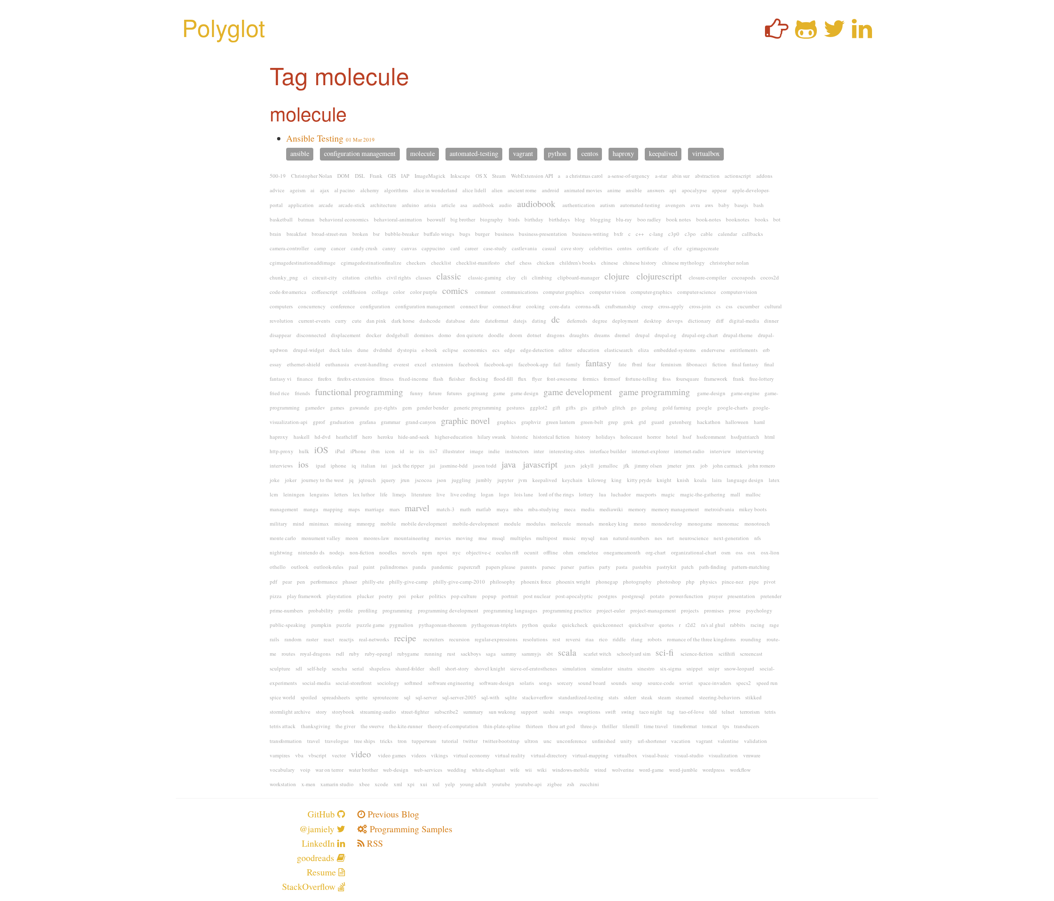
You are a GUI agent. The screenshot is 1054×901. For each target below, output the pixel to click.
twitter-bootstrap (501, 741)
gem (407, 407)
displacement (346, 335)
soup (637, 683)
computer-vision (739, 292)
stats (613, 697)
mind (298, 523)
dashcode (430, 320)
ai (312, 190)
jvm (522, 480)
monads (585, 523)
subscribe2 (446, 711)
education (588, 350)
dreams (602, 335)
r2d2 (691, 625)
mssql (498, 538)
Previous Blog (392, 814)
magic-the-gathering (702, 494)
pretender (770, 596)
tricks (386, 741)
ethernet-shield (303, 364)
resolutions (535, 639)
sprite (361, 697)
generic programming (477, 407)
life (383, 494)
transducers (746, 726)
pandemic (442, 566)
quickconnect (608, 625)
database (455, 320)
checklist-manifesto (478, 262)
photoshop (669, 581)
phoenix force (536, 581)
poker (417, 596)
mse (482, 538)
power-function (686, 596)
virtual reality (510, 755)
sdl (299, 668)
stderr (630, 697)
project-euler (611, 610)
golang (649, 407)
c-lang (656, 233)
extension (442, 364)
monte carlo (283, 538)
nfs (757, 538)
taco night (650, 711)
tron (402, 741)
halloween (737, 422)
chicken (546, 262)
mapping (333, 509)
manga (310, 509)
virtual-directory (549, 755)
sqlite (511, 697)
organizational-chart (693, 552)
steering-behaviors (719, 697)
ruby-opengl (378, 653)
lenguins (319, 494)
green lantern (560, 422)
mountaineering (411, 538)
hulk (304, 451)
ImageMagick (430, 175)
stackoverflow (537, 697)
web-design (395, 769)
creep (647, 306)
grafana (367, 422)
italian (368, 465)
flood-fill (503, 378)
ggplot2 (539, 407)
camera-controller (289, 248)
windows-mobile (570, 769)
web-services (428, 769)
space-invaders (714, 683)
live (440, 494)
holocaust (631, 436)
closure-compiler (707, 277)
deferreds (577, 320)
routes (288, 653)
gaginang (477, 393)
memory (637, 509)
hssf (687, 436)
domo (444, 335)
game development (577, 392)
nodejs (336, 552)
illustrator (453, 451)
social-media (316, 683)
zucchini (589, 784)
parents (528, 566)
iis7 (433, 451)
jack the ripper (408, 465)
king (616, 480)
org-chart (656, 552)
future (435, 393)
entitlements (744, 350)
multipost (546, 538)
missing (343, 523)
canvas (409, 248)
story (321, 711)
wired (600, 769)
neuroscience (694, 538)
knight (664, 480)
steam (664, 697)
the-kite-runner (405, 726)
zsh (570, 784)
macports (646, 494)
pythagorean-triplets (494, 625)
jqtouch (367, 480)
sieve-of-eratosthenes (533, 668)
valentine (728, 741)
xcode (381, 784)
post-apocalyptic (574, 596)
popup (489, 596)
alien (497, 190)
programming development (448, 610)
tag (670, 711)
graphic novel (465, 420)
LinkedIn (319, 843)
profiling (368, 610)
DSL (360, 175)
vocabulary (282, 769)
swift (610, 711)
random (292, 639)
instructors (517, 451)
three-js (589, 726)
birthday (534, 219)
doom (515, 335)
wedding (456, 769)
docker (373, 335)
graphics (506, 422)
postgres (607, 596)
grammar (390, 422)
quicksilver (641, 625)
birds (514, 219)
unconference (572, 741)
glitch (618, 407)
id (402, 451)
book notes (678, 219)
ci (305, 277)
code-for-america (288, 292)
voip (305, 769)
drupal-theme (738, 335)
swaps (566, 711)
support (529, 711)
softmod (413, 683)
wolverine (623, 769)
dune (362, 350)
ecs (495, 350)
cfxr (677, 248)
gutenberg (680, 422)
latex (774, 480)
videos (418, 755)
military (278, 523)
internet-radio (689, 451)
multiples (520, 538)
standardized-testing (581, 697)
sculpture (280, 668)
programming (397, 610)
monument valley (320, 538)
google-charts (732, 407)
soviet (686, 683)
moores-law (376, 538)
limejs (399, 494)
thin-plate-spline (501, 726)
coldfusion (354, 292)
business (504, 233)
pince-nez (733, 581)
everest (401, 364)
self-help (316, 668)
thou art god (561, 726)
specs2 (743, 683)
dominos (424, 335)
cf (666, 248)
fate (622, 364)
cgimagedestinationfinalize (371, 262)
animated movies (583, 190)
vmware (751, 755)
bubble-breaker (402, 233)
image (476, 451)
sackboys (471, 653)
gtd (642, 422)
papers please (500, 566)
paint (369, 566)
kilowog (597, 480)
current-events (314, 320)
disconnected (311, 335)
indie (494, 451)
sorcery (565, 683)
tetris (770, 711)
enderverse (713, 350)
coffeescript (325, 292)
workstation (283, 784)
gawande (359, 407)
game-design (711, 393)
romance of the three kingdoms (701, 639)
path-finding (713, 566)
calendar (727, 233)
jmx (690, 465)
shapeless (379, 668)
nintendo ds (311, 552)
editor (565, 350)
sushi (549, 711)
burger (482, 233)
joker (290, 480)
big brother (462, 219)
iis (421, 451)
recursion (459, 639)
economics (475, 350)
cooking (535, 306)
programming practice (567, 610)
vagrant (523, 153)
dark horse (403, 320)
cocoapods (744, 277)
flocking (479, 378)
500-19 (278, 175)
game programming (654, 392)
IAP (405, 175)
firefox (325, 378)
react (329, 639)
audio (505, 205)
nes (658, 538)
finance (305, 378)
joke (275, 480)
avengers (675, 205)
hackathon (709, 422)
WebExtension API (532, 175)
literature (421, 494)
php (690, 581)
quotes (666, 625)
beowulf (436, 219)
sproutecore (386, 697)
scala (567, 652)
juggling (461, 480)
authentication (578, 205)
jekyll (587, 465)
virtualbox (706, 153)
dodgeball (397, 335)
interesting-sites (567, 451)
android (550, 190)
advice (277, 190)
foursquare (687, 378)
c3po (690, 233)
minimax (319, 523)
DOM (343, 175)
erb (766, 350)
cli (524, 277)
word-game (651, 769)
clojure (617, 276)
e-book (429, 350)
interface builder (608, 451)
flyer (537, 378)
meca (570, 509)
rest (556, 639)
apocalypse (694, 190)
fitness (387, 378)
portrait (509, 596)
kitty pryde (639, 480)
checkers (416, 262)
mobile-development (475, 523)
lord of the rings (556, 494)
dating (539, 320)
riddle (619, 639)
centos (589, 153)
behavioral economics (343, 219)
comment (485, 292)
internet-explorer (650, 451)
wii (528, 769)
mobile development (424, 523)
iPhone (358, 451)
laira (717, 480)
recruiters (433, 639)
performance (324, 581)
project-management (653, 610)
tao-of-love (691, 711)
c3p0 (673, 233)
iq (354, 465)
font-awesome (562, 378)
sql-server (426, 697)
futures (454, 393)
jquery (388, 480)
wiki (542, 769)
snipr (713, 668)
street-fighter (415, 711)
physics (708, 581)
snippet (694, 668)
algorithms (396, 190)
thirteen (534, 726)
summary (473, 711)
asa (463, 205)
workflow (740, 769)
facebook (469, 364)
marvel (417, 508)
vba (299, 755)
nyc (456, 552)
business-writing (590, 233)
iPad (340, 451)
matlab (483, 509)
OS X (481, 175)
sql (407, 697)
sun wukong (502, 711)
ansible (299, 153)
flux (522, 378)
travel (313, 741)
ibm (375, 451)
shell (434, 668)
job (704, 465)
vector (339, 755)
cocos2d (769, 277)
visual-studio (689, 755)
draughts (579, 335)
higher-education (454, 436)
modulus (536, 523)
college (380, 292)
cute (356, 320)
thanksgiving (316, 726)
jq (351, 480)
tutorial (450, 741)
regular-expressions (496, 639)
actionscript (738, 175)
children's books (578, 262)
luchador (621, 494)
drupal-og (665, 335)
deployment (625, 320)
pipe (754, 581)
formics (591, 378)
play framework (304, 596)
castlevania (524, 248)
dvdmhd (382, 350)
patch (687, 566)
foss (666, 378)
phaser (350, 581)
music (569, 538)
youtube (501, 784)
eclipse (450, 350)
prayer (716, 596)
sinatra (625, 668)
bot (777, 219)
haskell (302, 436)
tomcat (709, 726)
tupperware (424, 741)
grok (628, 422)
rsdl (340, 653)
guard (657, 422)
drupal (642, 335)
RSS (373, 843)
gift (556, 407)
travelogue (337, 741)
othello (278, 566)
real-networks (374, 639)
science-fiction (697, 653)
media (588, 509)
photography (637, 581)
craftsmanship (620, 306)
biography (491, 219)
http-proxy (282, 451)
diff (720, 320)
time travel (656, 726)
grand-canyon (421, 422)
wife (515, 769)
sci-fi (664, 652)
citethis (373, 277)
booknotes (737, 219)
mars (394, 509)
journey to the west (322, 480)
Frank (376, 175)
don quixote (470, 335)
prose (735, 610)
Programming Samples (409, 829)
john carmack (728, 465)
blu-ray (624, 219)
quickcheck (575, 625)
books (761, 219)
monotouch (757, 523)
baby (724, 205)
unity (626, 741)
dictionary (699, 320)
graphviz (531, 422)
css (729, 306)
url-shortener (652, 741)
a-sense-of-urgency (629, 175)
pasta (621, 566)
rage (774, 625)
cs (718, 306)
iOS (321, 450)
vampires (280, 755)
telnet (728, 711)
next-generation (731, 538)
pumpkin (321, 625)
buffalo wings (439, 233)
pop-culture (464, 596)
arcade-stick (351, 205)
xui (423, 784)
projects (690, 610)
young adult (473, 784)
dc (555, 319)
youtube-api (528, 784)
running (433, 653)
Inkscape (460, 175)
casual (549, 248)
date (475, 320)
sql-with (490, 697)
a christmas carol (584, 175)
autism (607, 205)
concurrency (312, 306)
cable (707, 233)
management (284, 509)
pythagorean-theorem (442, 625)
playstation (339, 596)
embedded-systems (675, 350)
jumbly (484, 480)
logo (504, 494)
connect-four (507, 306)
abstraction (707, 175)
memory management (675, 509)
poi (402, 596)
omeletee (588, 552)
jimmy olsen (648, 465)
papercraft (469, 566)
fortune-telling (641, 378)
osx (752, 552)
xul (436, 784)
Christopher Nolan (311, 175)
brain (275, 233)
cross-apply (671, 306)
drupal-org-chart (700, 335)
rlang (637, 639)
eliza (643, 350)
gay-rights (385, 407)
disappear (280, 335)
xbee (364, 784)
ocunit (531, 552)
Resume (322, 872)
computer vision (608, 292)
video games (392, 755)
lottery (586, 494)
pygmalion (401, 625)
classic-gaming (484, 277)
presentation (741, 596)
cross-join (700, 306)
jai (432, 465)
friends (302, 393)
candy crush (364, 248)
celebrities (600, 248)
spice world (282, 697)
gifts (571, 407)
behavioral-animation (398, 219)
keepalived (663, 153)
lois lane (523, 494)
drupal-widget (308, 350)
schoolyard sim (634, 653)
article (448, 205)
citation (351, 277)
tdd (713, 711)
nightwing (281, 552)
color (399, 292)
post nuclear (536, 596)
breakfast (297, 233)
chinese (609, 262)
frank (738, 378)
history (583, 436)
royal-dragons (315, 653)
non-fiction (362, 552)
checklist (441, 262)
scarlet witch (597, 653)
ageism (297, 190)
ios (303, 464)
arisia (430, 205)
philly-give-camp (408, 581)
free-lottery (761, 378)
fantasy (598, 363)
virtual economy (471, 755)
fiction (719, 364)
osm (725, 552)
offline (550, 552)
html (770, 436)
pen (301, 581)
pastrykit (666, 566)
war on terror (329, 769)
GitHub (322, 814)
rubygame (408, 653)
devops (675, 320)
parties (586, 566)
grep (613, 422)
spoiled (309, 697)
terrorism (750, 711)
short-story (457, 668)
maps (354, 509)
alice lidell (474, 190)
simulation (574, 668)
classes (423, 277)
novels (409, 552)
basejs (741, 205)
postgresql (633, 596)
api (672, 190)
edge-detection (537, 350)
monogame (700, 523)
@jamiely (318, 829)
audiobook (536, 204)
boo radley (649, 219)
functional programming (359, 392)
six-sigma (670, 668)
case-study (495, 248)
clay (511, 277)
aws (709, 205)
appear (719, 190)
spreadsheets (336, 697)
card (455, 248)
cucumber (748, 306)
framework (716, 378)
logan (487, 494)
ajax (324, 190)
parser (567, 566)
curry (341, 320)
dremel (622, 335)
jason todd (485, 465)
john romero (761, 465)
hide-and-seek (413, 436)
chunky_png (284, 277)
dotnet (534, 335)
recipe (405, 638)
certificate (648, 248)
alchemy (369, 190)
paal (353, 566)
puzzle (343, 625)
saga (491, 653)
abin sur (681, 175)
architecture (383, 205)
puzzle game (371, 625)
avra (695, 205)
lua (602, 494)
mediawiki (611, 509)
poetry (386, 596)
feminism (671, 364)
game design (525, 393)
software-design (496, 683)
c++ (640, 233)
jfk (626, 465)
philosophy (502, 581)
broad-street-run (329, 233)
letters (341, 494)
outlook (300, 566)
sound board (592, 683)
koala (700, 480)
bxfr (618, 233)
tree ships (364, 741)
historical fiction (551, 436)
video (361, 754)
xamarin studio (337, 784)
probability (320, 610)
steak (647, 697)
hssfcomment (711, 436)
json (441, 480)
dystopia (407, 350)
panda (419, 566)
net (670, 538)
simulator (601, 668)
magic (668, 494)
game (499, 393)
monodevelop (666, 523)
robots (655, 639)
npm (427, 552)
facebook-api (498, 364)
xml (398, 784)
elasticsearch (618, 350)
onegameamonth (622, 552)
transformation (286, 741)
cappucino (433, 248)
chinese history (640, 262)
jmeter (674, 465)
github (599, 407)
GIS (392, 175)
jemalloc (608, 465)
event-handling (371, 364)
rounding (751, 639)
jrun (405, 480)
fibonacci (696, 364)
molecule (422, 153)
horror (654, 436)
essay (276, 364)
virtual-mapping (590, 755)
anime (614, 190)
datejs (520, 320)
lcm (274, 494)
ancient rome (522, 190)
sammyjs (531, 653)
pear (287, 581)
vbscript (317, 755)
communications (519, 292)
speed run (767, 683)
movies (443, 538)
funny (416, 393)
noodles (388, 552)
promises (714, 610)
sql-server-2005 (459, 697)
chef (510, 262)
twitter (470, 741)
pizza (276, 596)
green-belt (592, 422)
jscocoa (423, 480)
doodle (496, 335)
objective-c (478, 552)
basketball (281, 219)
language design (745, 480)
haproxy (623, 153)
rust (451, 653)
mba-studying (543, 509)
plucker (365, 596)
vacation (680, 741)
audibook (483, 205)
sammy (509, 653)
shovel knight (489, 668)
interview (720, 451)
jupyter (505, 480)
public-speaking (288, 625)
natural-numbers (631, 538)
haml (759, 422)
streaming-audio (378, 711)
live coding (463, 494)
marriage (374, 509)
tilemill (631, 726)
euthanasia (337, 364)
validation (755, 741)
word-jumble (683, 769)
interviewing (750, 451)
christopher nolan (729, 262)
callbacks (752, 233)
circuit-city (324, 277)
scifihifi (726, 653)
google (704, 407)
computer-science (696, 292)
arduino (410, 205)
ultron (531, 741)
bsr (376, 233)
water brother (363, 769)
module (512, 523)
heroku (385, 436)
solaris (527, 683)
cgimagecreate (703, 248)
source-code (661, 683)
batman (306, 219)
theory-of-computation (453, 726)
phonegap (607, 581)
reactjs (346, 639)
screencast (751, 653)
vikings (439, 755)
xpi (411, 784)
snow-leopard (739, 668)
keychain (572, 480)
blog (580, 219)
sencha (339, 668)
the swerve (372, 726)
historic (519, 436)
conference (343, 306)
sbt (549, 653)
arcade (326, 205)
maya (502, 509)
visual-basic (655, 755)
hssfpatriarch (745, 436)
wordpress (713, 769)
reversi (573, 639)
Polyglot (223, 27)
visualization (723, 755)
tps (726, 726)
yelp (450, 784)
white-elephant (488, 769)
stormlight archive (290, 711)
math (465, 509)
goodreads (317, 858)
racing (758, 625)
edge (509, 350)
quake (550, 625)
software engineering (451, 683)
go (634, 407)
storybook (343, 711)
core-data (560, 306)
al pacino (344, 190)
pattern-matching (751, 566)
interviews (281, 465)
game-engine (745, 393)
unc (547, 741)
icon (390, 451)
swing (627, 711)
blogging (600, 219)
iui (384, 465)
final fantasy (745, 364)
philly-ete (373, 581)
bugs (464, 233)
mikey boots (753, 509)
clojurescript (659, 276)
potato (657, 596)
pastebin (641, 566)
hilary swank (492, 436)
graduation (342, 422)
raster (312, 639)
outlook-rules (328, 566)
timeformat (685, 726)
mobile (388, 523)
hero (367, 436)
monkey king (613, 523)
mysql (588, 538)
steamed (685, 697)
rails (274, 639)
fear (651, 364)
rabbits (737, 625)
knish (683, 480)
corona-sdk (588, 306)
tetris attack (283, 726)
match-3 (445, 509)
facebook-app (533, 364)
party (605, 566)
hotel (672, 436)
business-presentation (543, 233)
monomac (728, 523)
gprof (319, 422)
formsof (612, 378)
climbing (542, 277)
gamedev (315, 407)
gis (584, 407)
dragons (555, 335)
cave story (572, 248)
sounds (619, 683)
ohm (568, 552)
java (508, 464)
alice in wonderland (435, 190)
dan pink (376, 320)
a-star (661, 175)
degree (599, 320)
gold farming (676, 407)
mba (518, 509)
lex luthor (364, 494)
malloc (753, 494)
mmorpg (366, 523)
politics (437, 596)
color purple (423, 292)
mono (640, 523)
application (301, 205)
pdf (273, 581)
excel (421, 364)
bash (758, 205)
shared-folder (409, 668)
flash (438, 378)
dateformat (496, 320)
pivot (770, 581)
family (573, 364)
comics (455, 290)
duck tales (340, 350)
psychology (759, 610)
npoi (442, 552)
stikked (753, 697)
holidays (605, 436)
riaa (589, 639)
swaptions (589, 711)
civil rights (399, 277)
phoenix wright (573, 581)
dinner (771, 320)
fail (557, 364)
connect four (474, 306)
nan (604, 538)
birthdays (559, 219)
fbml (637, 364)
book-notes (708, 219)
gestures (515, 407)
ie (412, 451)
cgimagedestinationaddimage (303, 262)
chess (526, 262)
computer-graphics (651, 292)
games (337, 407)
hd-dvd (323, 436)
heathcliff (346, 436)
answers (656, 190)
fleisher (457, 378)
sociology (388, 683)
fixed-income (413, 378)
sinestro (646, 668)
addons (764, 175)
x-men (308, 784)
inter (539, 451)
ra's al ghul (713, 625)
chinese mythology (683, 262)
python (557, 153)
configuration (375, 306)
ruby (354, 653)
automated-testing (474, 153)
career (471, 248)
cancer (338, 248)
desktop (653, 320)
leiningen (294, 494)
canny (389, 248)
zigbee (554, 784)
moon (351, 538)
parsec (549, 566)
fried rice (279, 393)
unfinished (604, 741)
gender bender (432, 407)
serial (358, 668)
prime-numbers (286, 610)
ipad (321, 465)
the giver (345, 726)
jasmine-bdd (454, 465)
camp (320, 248)
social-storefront (354, 683)
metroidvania (719, 509)
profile (345, 610)
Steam (499, 175)
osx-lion (770, 552)
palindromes (394, 566)
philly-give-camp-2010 (459, 581)
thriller (609, 726)
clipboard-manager (578, 277)
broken (360, 233)
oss (739, 552)
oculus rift (507, 552)
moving (464, 538)
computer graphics (563, 292)
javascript (540, 464)
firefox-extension (356, 378)
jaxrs (569, 465)
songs (545, 683)
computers (281, 306)
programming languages (510, 610)
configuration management (360, 153)
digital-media (744, 320)
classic (448, 276)
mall (735, 494)
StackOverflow (310, 886)
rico (603, 639)
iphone (338, 465)
